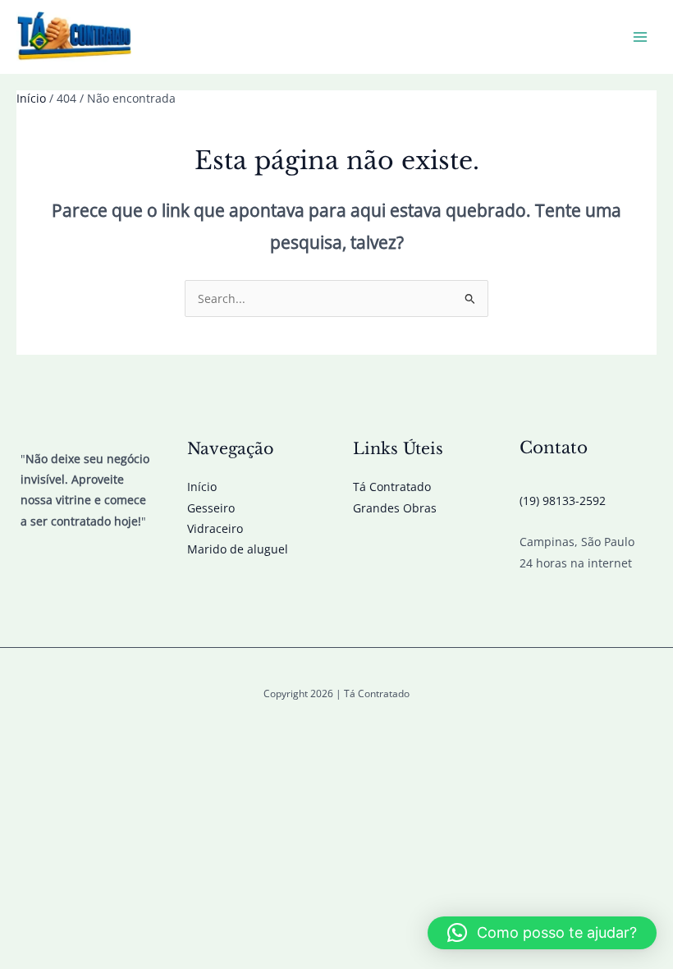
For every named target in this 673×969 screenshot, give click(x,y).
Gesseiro (211, 508)
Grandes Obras (395, 508)
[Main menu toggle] (640, 37)
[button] (542, 932)
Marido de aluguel (237, 549)
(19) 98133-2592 (563, 500)
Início (202, 486)
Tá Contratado (392, 486)
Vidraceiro (215, 528)
